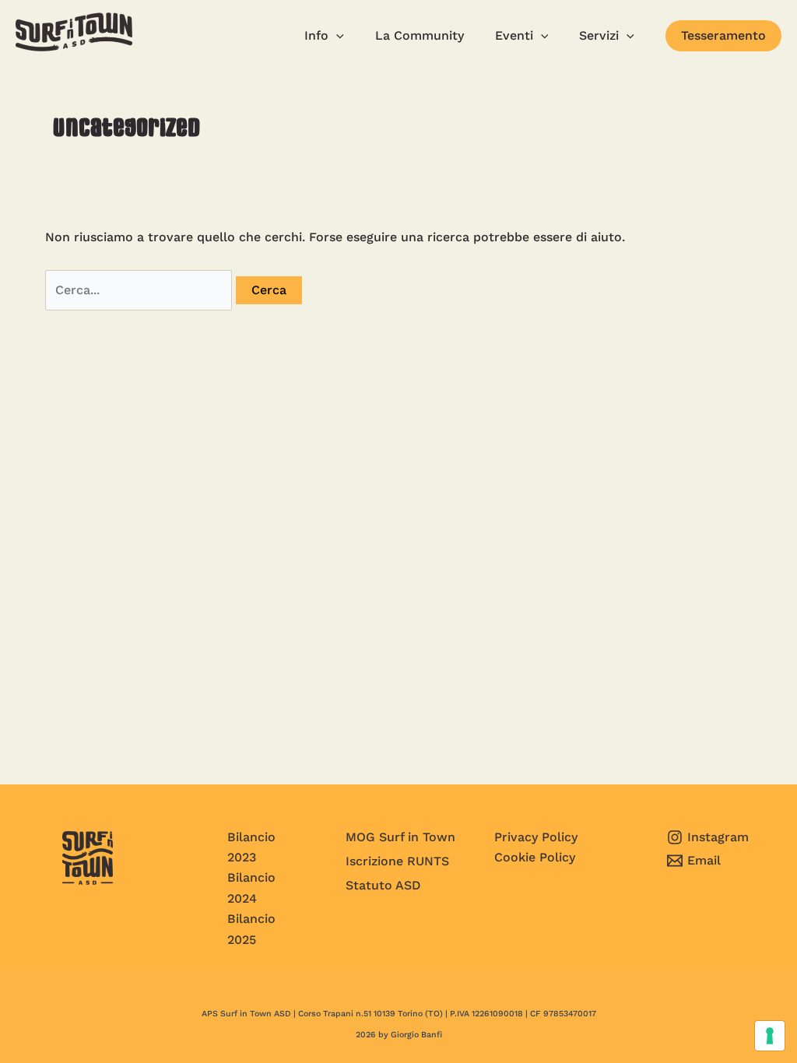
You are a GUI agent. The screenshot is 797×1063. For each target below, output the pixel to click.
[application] (336, 35)
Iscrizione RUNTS (397, 861)
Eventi (514, 35)
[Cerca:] (140, 289)
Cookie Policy (534, 857)
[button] (723, 35)
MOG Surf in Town (400, 837)
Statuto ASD (383, 885)
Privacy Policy (536, 837)
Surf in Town (68, 63)
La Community (419, 35)
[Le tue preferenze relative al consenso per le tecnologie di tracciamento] (770, 1036)
